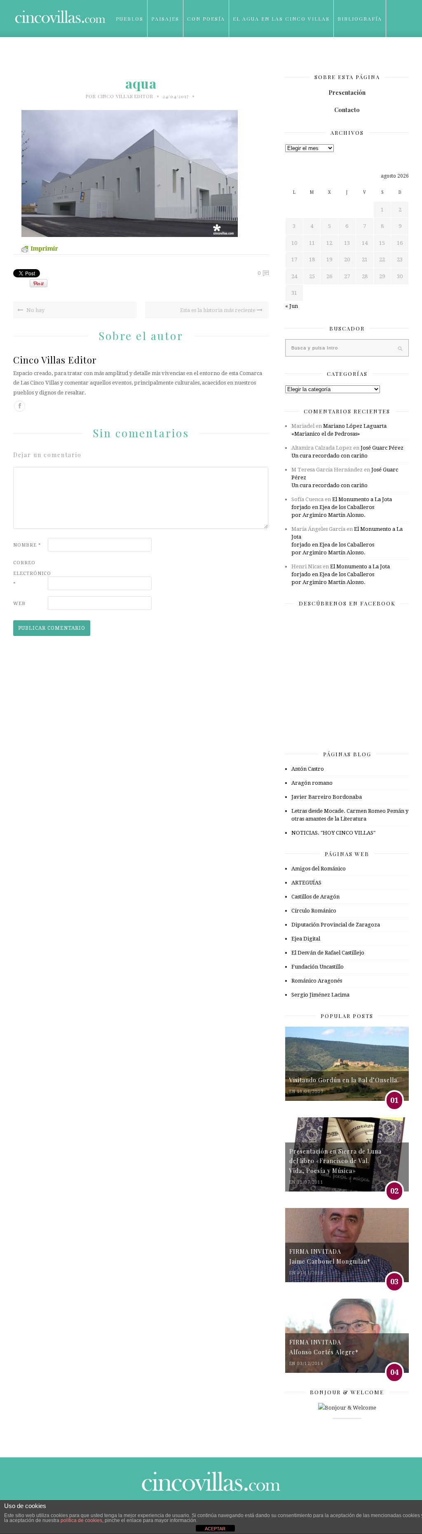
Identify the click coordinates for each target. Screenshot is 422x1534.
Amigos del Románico (318, 869)
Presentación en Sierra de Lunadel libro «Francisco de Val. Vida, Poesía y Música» (335, 1161)
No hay (35, 310)
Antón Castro (307, 769)
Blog (124, 55)
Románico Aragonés (316, 981)
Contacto (347, 110)
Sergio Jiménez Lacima (320, 995)
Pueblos (129, 18)
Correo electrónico (29, 573)
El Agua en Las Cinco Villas (281, 18)
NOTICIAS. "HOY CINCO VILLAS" (333, 833)
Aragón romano (312, 783)
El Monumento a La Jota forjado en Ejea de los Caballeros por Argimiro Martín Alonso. (341, 507)
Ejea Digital (305, 939)
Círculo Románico (313, 911)
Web (19, 603)
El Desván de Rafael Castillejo (327, 953)
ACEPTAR (215, 1528)
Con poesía (206, 18)
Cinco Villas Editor (125, 96)
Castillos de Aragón (315, 897)
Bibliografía (360, 18)
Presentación (347, 92)
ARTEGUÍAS (306, 883)
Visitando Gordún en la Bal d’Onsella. (344, 1080)
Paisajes (165, 18)
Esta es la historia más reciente (218, 310)
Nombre (27, 545)
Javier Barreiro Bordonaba (326, 797)
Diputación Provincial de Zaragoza (335, 925)
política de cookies (81, 1520)
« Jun (291, 306)
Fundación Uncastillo (317, 967)
